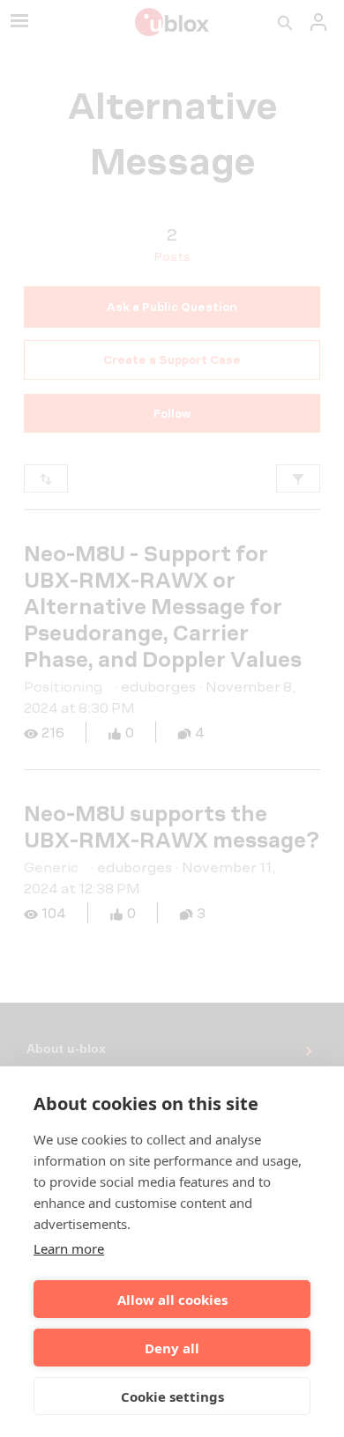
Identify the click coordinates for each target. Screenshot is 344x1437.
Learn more (69, 1248)
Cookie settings (172, 1396)
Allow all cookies (172, 1299)
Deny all (172, 1348)
